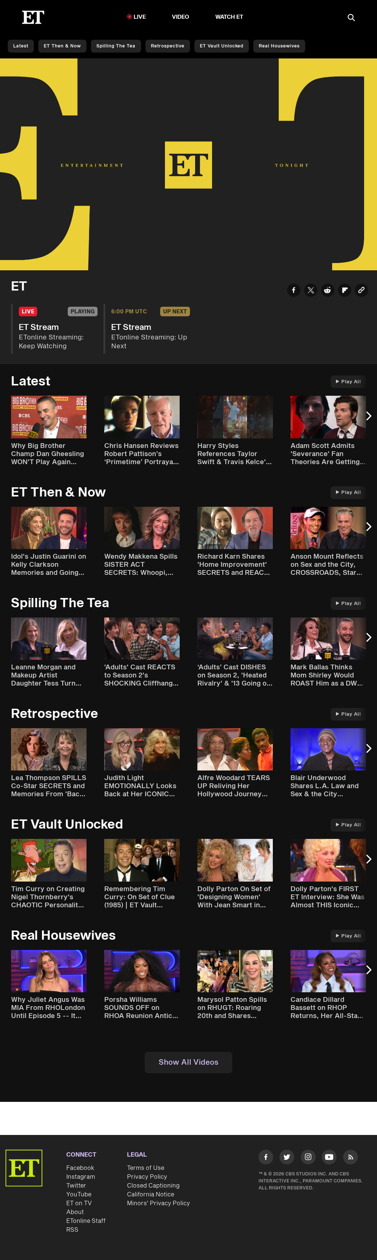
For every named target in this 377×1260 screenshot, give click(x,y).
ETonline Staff (86, 1221)
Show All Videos (188, 1062)
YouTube (78, 1194)
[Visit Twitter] (286, 1158)
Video (181, 17)
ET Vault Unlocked (221, 46)
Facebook (80, 1168)
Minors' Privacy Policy (158, 1203)
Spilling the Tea (115, 46)
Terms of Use (145, 1168)
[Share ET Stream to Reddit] (327, 291)
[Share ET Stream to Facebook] (293, 291)
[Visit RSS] (350, 1158)
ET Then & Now (62, 46)
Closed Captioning (153, 1185)
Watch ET (229, 17)
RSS (72, 1229)
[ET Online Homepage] (33, 17)
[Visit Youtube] (329, 1157)
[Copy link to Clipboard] (361, 291)
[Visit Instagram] (308, 1158)
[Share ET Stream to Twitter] (310, 291)
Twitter (76, 1185)
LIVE (140, 17)
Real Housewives (279, 46)
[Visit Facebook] (265, 1158)
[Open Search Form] (351, 18)
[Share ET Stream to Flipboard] (344, 291)
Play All (351, 381)
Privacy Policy (147, 1176)
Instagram (80, 1176)
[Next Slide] (368, 419)
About (75, 1212)
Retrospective (167, 46)
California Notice (150, 1194)
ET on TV (79, 1203)
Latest (20, 46)
